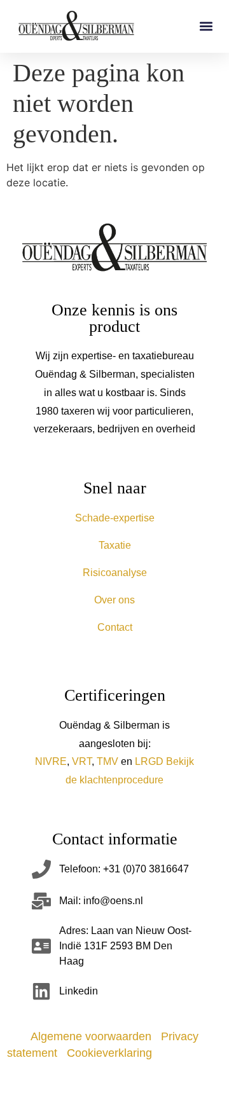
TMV (107, 761)
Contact (114, 627)
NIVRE (51, 761)
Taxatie (115, 545)
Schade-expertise (115, 517)
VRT (82, 761)
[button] (205, 26)
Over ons (114, 600)
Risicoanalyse (115, 572)
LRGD (149, 761)
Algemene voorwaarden (91, 1036)
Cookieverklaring (109, 1053)
